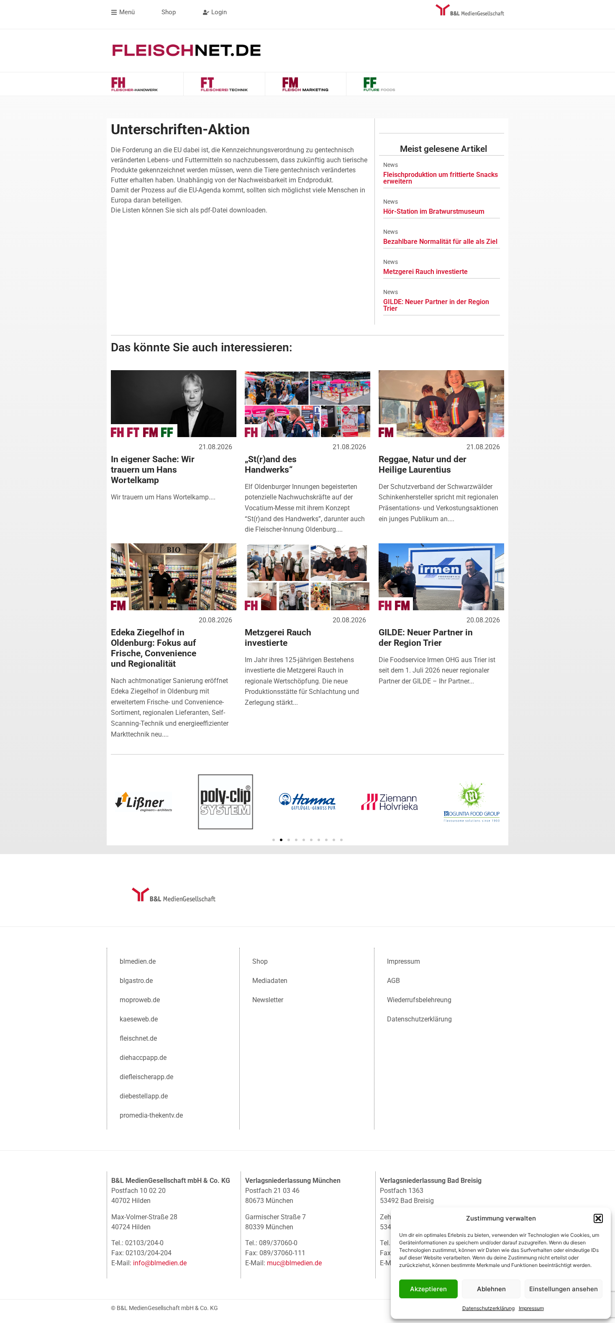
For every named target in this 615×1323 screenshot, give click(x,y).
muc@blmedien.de (294, 1263)
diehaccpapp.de (143, 1058)
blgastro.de (136, 981)
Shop (260, 961)
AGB (393, 981)
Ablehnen (491, 1289)
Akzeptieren (428, 1289)
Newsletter (267, 1000)
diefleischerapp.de (146, 1077)
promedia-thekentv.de (151, 1115)
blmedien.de (138, 961)
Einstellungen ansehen (563, 1289)
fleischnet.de (138, 1038)
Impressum (531, 1308)
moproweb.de (140, 1000)
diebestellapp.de (144, 1096)
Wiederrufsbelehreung (419, 1000)
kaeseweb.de (139, 1019)
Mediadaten (269, 981)
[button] (598, 1218)
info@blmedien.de (160, 1263)
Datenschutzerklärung (488, 1308)
